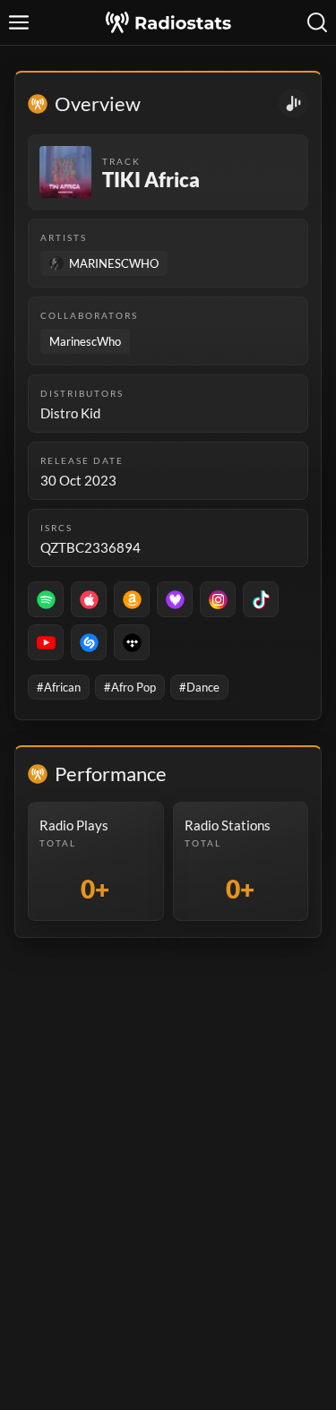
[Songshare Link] (293, 103)
